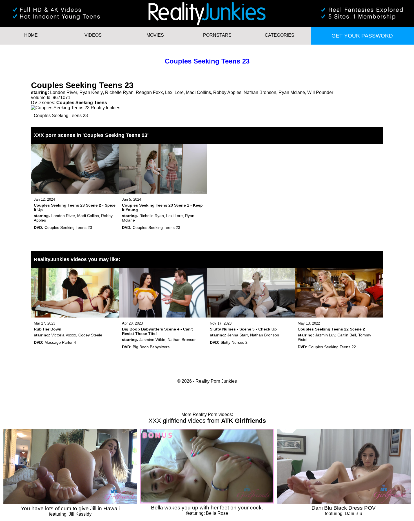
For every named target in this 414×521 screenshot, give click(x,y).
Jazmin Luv (325, 335)
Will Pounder (320, 92)
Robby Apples (227, 92)
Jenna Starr (237, 335)
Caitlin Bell (346, 335)
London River (63, 92)
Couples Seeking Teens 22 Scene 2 (331, 329)
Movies (155, 35)
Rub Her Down (47, 329)
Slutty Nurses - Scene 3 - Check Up (243, 329)
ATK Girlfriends (243, 420)
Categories (279, 35)
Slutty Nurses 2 (234, 342)
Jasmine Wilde (152, 339)
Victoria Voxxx (63, 335)
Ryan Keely (91, 92)
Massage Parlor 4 (60, 342)
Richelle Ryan (119, 92)
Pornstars (217, 35)
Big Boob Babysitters (151, 347)
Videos (93, 35)
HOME (31, 35)
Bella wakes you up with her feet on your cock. (207, 508)
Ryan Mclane (292, 92)
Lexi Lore (174, 92)
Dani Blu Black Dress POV (343, 508)
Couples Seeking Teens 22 (332, 347)
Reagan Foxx (149, 92)
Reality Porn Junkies (216, 381)
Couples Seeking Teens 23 (207, 61)
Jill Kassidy (80, 514)
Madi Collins (198, 92)
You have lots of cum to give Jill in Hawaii (70, 508)
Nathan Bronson (260, 92)
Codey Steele (90, 335)
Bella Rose (217, 513)
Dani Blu (353, 513)
